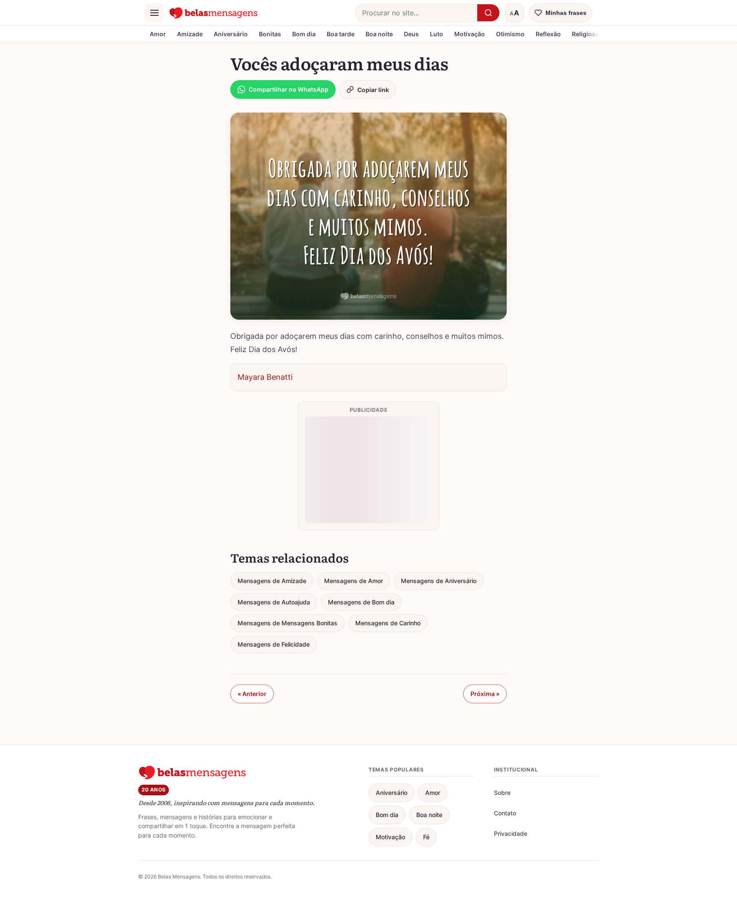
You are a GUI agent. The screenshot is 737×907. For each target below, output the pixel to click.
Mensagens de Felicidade (274, 644)
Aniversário (231, 34)
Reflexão (548, 34)
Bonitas (270, 34)
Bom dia (304, 34)
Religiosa (585, 34)
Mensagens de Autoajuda (274, 602)
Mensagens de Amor (353, 580)
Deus (411, 34)
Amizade (190, 34)
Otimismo (510, 34)
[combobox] (416, 12)
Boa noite (379, 34)
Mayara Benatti (265, 377)
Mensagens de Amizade (272, 580)
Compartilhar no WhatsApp (288, 89)
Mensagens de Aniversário (438, 580)
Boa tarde (340, 34)
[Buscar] (488, 12)
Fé (426, 837)
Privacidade (510, 833)
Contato (505, 813)
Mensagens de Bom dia (361, 602)
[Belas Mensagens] (213, 13)
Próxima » (484, 693)
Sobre (502, 792)
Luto (436, 34)
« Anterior (252, 693)
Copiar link (373, 89)
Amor (158, 34)
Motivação (469, 34)
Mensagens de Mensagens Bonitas (287, 623)
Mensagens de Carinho (388, 623)
